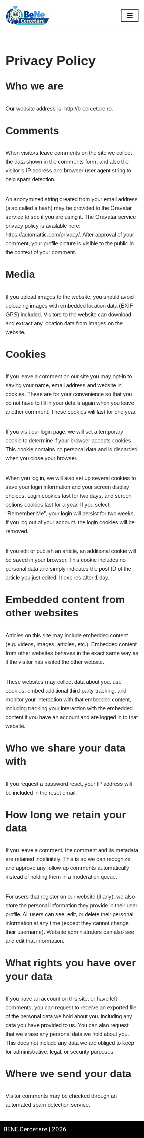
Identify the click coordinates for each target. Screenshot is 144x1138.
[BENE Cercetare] (28, 15)
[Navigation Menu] (129, 15)
